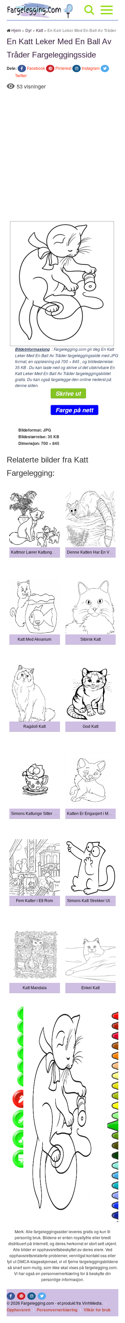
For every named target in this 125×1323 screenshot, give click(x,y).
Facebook (36, 68)
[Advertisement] (62, 155)
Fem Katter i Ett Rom (34, 900)
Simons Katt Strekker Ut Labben (96, 900)
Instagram (91, 68)
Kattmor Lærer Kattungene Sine (39, 552)
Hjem (16, 30)
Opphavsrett (18, 1310)
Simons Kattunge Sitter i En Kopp (41, 813)
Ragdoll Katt (34, 726)
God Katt (90, 726)
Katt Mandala (35, 988)
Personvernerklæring (57, 1310)
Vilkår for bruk (97, 1310)
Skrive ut (68, 393)
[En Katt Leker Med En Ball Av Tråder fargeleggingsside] (60, 283)
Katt (39, 30)
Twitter (21, 75)
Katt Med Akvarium (34, 639)
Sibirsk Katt (90, 639)
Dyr (28, 30)
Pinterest (63, 68)
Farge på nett (74, 410)
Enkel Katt (90, 988)
